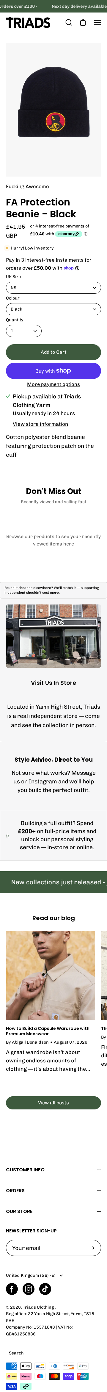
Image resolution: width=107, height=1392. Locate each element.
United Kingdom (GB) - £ (30, 1275)
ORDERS (15, 1190)
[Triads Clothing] (28, 22)
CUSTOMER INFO (25, 1169)
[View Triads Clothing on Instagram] (28, 1289)
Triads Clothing (39, 1307)
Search (16, 1353)
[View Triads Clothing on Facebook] (12, 1289)
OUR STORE (19, 1211)
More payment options (53, 384)
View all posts (53, 1103)
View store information (40, 424)
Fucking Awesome (27, 186)
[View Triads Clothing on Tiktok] (45, 1289)
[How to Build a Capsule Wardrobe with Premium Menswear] (50, 975)
